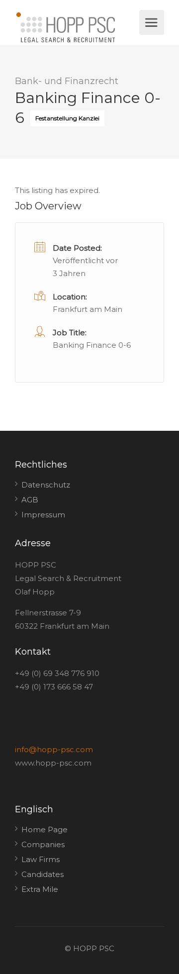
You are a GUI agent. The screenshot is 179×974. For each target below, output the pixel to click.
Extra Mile (39, 889)
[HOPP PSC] (76, 27)
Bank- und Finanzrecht (66, 81)
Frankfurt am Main (87, 309)
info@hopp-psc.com (54, 749)
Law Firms (40, 859)
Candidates (42, 874)
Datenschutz (45, 484)
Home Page (44, 829)
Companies (43, 844)
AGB (29, 499)
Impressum (43, 514)
